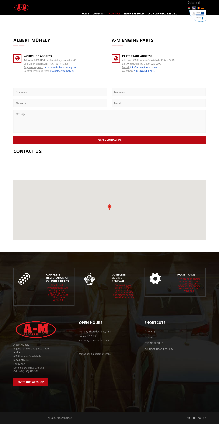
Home (85, 13)
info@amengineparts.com (144, 67)
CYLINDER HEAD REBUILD (159, 349)
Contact (114, 13)
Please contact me (109, 139)
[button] (109, 207)
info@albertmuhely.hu (61, 71)
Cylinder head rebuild (162, 13)
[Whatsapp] (205, 417)
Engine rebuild (134, 13)
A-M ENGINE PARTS (144, 71)
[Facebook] (188, 417)
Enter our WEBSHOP (31, 382)
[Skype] (199, 417)
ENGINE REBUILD (154, 343)
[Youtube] (194, 417)
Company (99, 13)
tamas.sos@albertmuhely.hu (60, 67)
